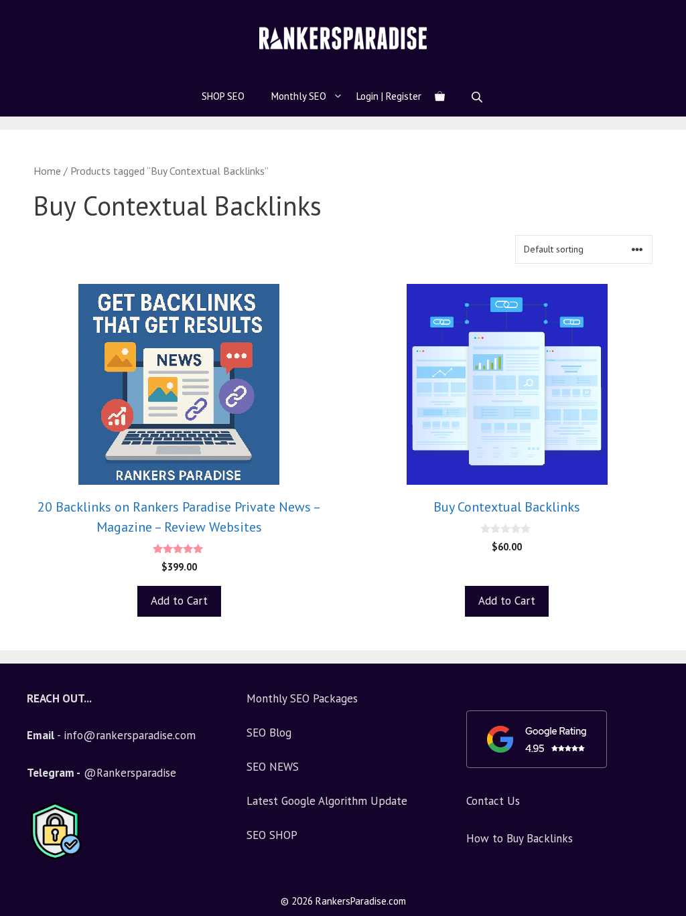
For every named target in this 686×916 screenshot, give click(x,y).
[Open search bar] (478, 96)
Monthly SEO (298, 96)
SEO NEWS (273, 766)
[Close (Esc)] (642, 14)
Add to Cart (179, 600)
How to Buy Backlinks (519, 838)
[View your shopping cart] (439, 96)
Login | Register (388, 96)
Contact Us (493, 800)
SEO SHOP (272, 835)
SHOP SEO (223, 96)
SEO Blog (269, 732)
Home (47, 170)
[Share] (671, 14)
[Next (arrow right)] (662, 458)
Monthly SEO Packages (302, 698)
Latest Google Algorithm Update (327, 800)
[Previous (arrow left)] (23, 458)
